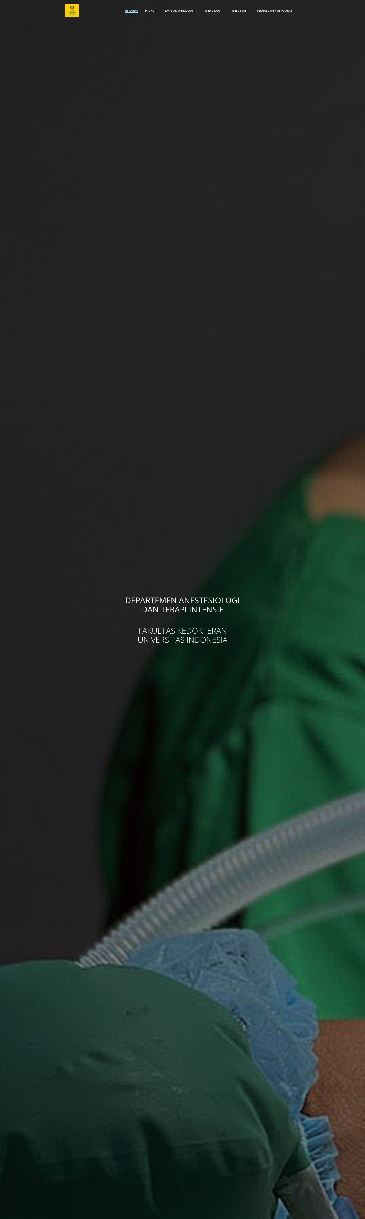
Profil (149, 10)
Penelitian (238, 10)
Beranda (131, 10)
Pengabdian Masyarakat (274, 10)
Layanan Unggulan (179, 10)
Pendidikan (212, 10)
